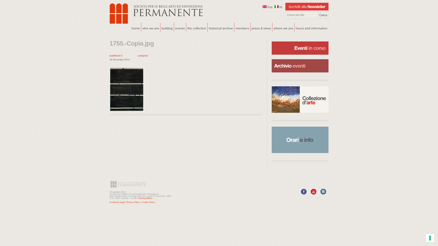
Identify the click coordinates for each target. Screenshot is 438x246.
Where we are (282, 28)
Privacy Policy (133, 202)
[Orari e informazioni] (300, 140)
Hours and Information (311, 28)
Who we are (150, 28)
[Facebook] (304, 193)
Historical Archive (221, 28)
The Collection (196, 28)
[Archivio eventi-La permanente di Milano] (300, 58)
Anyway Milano (145, 198)
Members (242, 28)
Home (136, 28)
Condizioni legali (117, 202)
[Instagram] (323, 193)
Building (166, 28)
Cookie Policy (148, 202)
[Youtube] (313, 193)
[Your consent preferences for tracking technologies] (430, 238)
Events (179, 28)
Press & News (261, 28)
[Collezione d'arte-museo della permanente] (300, 99)
